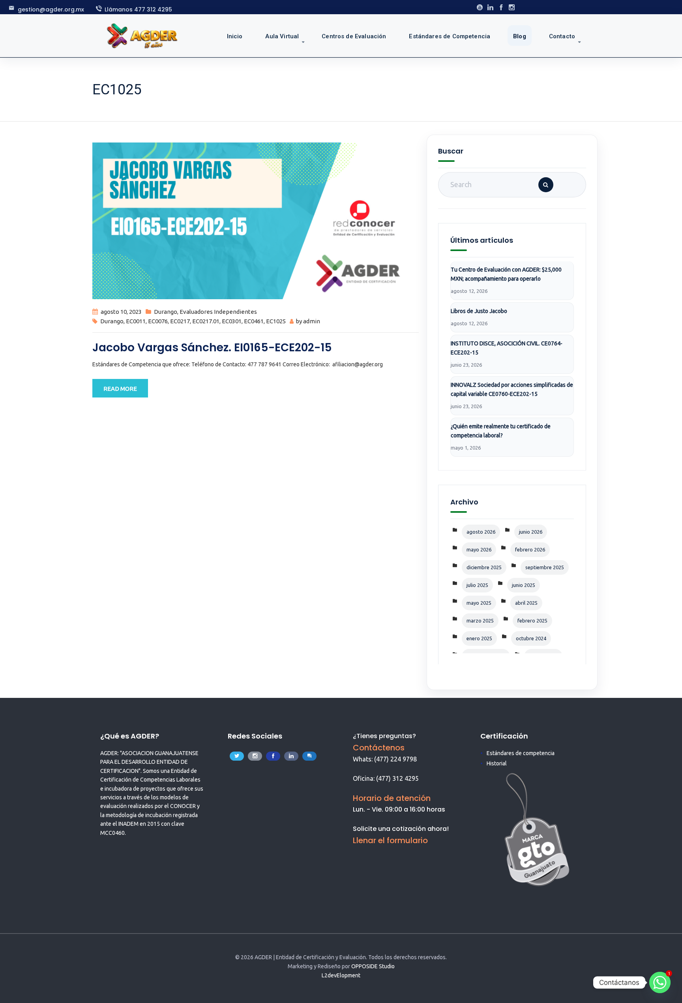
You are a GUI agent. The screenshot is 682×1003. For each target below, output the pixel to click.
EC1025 (276, 321)
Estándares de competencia (521, 753)
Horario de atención (392, 798)
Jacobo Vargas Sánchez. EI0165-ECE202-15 (212, 347)
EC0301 (232, 321)
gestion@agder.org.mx (51, 9)
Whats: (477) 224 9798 (385, 759)
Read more (120, 388)
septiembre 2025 (544, 567)
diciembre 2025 (484, 567)
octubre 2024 (531, 638)
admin (311, 321)
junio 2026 (530, 531)
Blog (519, 36)
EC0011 (136, 321)
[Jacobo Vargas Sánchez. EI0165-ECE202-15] (255, 220)
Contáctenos (379, 747)
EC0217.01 (205, 321)
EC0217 (180, 321)
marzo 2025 (480, 620)
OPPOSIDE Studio (373, 966)
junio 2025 (523, 585)
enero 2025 (479, 638)
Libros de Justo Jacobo (479, 311)
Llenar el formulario (390, 840)
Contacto (562, 36)
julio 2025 (477, 585)
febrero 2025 (532, 620)
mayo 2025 (479, 603)
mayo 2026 (479, 549)
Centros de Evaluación (354, 36)
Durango (165, 311)
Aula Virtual (282, 36)
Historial (497, 763)
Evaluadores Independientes (218, 311)
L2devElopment (341, 975)
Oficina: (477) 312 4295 (386, 778)
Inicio (235, 36)
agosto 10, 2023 (121, 311)
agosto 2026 (481, 531)
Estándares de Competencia (449, 36)
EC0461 (254, 321)
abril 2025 (526, 603)
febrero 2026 (530, 549)
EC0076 (158, 321)
